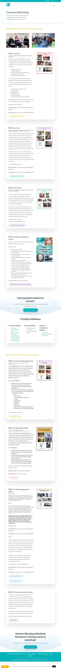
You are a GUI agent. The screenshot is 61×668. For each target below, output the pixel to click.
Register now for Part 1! (16, 576)
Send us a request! (44, 643)
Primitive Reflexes (31, 654)
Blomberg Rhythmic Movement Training (16, 654)
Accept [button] (54, 666)
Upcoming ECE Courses (15, 416)
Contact (30, 656)
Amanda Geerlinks (21, 659)
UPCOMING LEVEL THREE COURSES (17, 225)
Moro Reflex (13, 328)
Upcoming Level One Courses (16, 116)
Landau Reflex (45, 332)
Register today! (30, 647)
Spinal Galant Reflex (15, 339)
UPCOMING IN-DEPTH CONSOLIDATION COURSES (20, 284)
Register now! (13, 477)
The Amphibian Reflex (31, 328)
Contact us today (30, 310)
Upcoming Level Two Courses (17, 176)
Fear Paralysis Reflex (15, 340)
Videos (51, 654)
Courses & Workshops (42, 654)
